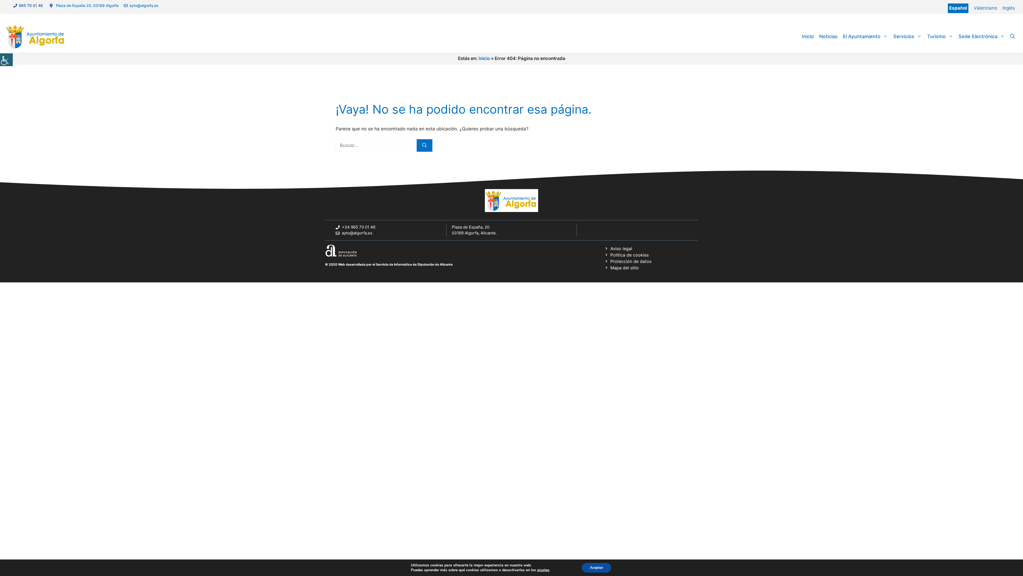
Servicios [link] (903, 36)
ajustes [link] (543, 570)
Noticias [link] (828, 36)
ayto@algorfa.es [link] (145, 5)
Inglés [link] (1008, 8)
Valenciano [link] (985, 8)
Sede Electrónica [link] (978, 36)
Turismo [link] (936, 36)
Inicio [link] (808, 36)
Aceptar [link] (596, 567)
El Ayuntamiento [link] (861, 36)
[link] (6, 59)
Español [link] (958, 8)
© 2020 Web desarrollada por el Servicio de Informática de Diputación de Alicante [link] (389, 264)
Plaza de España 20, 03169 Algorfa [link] (87, 5)
